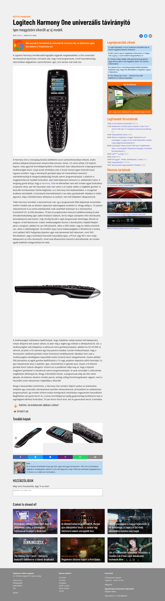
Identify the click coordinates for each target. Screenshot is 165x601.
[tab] (57, 451)
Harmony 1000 (48, 183)
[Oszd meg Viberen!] (65, 457)
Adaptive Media (110, 591)
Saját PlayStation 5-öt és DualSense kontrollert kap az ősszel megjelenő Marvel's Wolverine (128, 48)
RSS (14, 588)
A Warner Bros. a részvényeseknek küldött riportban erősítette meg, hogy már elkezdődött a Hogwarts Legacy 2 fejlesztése (129, 69)
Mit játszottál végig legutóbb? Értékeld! (126, 165)
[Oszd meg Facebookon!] (141, 36)
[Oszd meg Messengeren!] (50, 457)
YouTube (62, 580)
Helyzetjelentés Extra (119, 135)
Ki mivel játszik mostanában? (122, 123)
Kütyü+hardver (21, 16)
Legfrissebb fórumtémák (122, 119)
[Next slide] (99, 437)
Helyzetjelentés (117, 162)
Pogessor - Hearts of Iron (114, 580)
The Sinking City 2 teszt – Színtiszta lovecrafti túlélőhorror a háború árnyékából (125, 77)
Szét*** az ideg (117, 154)
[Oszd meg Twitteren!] (146, 36)
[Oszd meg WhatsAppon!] (80, 457)
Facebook (62, 577)
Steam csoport (64, 586)
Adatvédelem (17, 586)
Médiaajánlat (17, 583)
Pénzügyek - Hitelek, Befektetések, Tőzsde (127, 159)
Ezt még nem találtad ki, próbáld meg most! (129, 111)
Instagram (62, 583)
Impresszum (17, 580)
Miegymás (108, 584)
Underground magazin (113, 577)
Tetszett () (22, 411)
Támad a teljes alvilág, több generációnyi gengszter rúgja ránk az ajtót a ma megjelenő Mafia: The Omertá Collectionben (128, 61)
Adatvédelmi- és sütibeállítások (116, 596)
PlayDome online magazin (23, 573)
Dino (19, 35)
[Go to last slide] (15, 437)
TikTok (61, 591)
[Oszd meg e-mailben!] (150, 36)
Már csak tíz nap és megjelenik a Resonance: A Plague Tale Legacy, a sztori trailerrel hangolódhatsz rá (129, 54)
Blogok (15, 593)
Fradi (113, 157)
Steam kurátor (64, 588)
